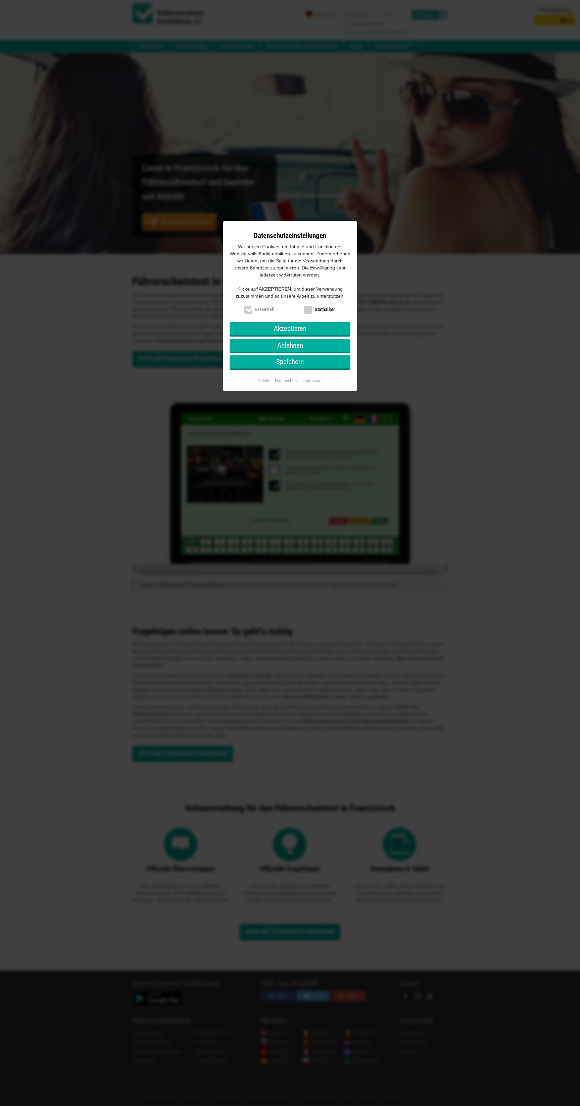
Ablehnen (290, 345)
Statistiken (325, 309)
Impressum (312, 381)
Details (263, 381)
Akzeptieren (290, 328)
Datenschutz (286, 381)
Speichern (290, 362)
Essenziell (265, 309)
